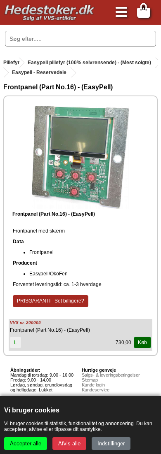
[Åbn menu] (119, 12)
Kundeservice (95, 389)
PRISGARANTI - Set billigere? (50, 301)
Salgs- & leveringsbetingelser (111, 375)
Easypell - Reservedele (39, 72)
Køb (142, 342)
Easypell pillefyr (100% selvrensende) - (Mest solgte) (89, 62)
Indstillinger (111, 443)
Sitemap (90, 379)
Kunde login (93, 384)
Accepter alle (25, 443)
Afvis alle (69, 443)
